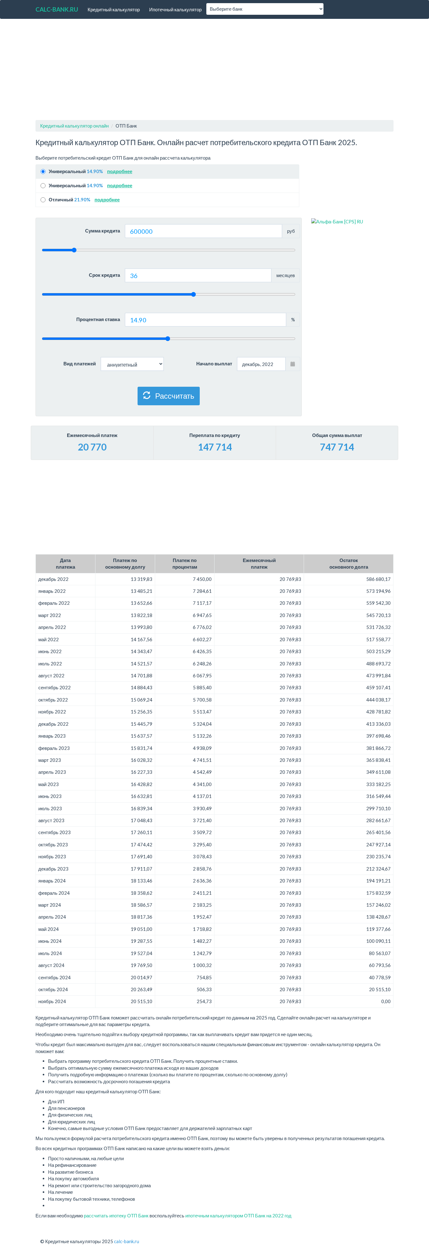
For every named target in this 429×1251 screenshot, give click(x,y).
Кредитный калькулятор (114, 9)
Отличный (84, 199)
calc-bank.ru (126, 1241)
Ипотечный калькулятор (175, 9)
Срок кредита (104, 275)
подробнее (119, 171)
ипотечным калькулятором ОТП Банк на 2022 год (238, 1215)
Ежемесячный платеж (92, 435)
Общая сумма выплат (337, 435)
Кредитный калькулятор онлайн (74, 125)
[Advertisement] (214, 69)
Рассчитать (174, 395)
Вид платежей (79, 363)
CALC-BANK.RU (56, 9)
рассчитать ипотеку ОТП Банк (116, 1215)
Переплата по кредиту (214, 435)
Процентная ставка (98, 319)
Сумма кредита (102, 230)
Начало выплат (214, 363)
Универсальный (90, 171)
